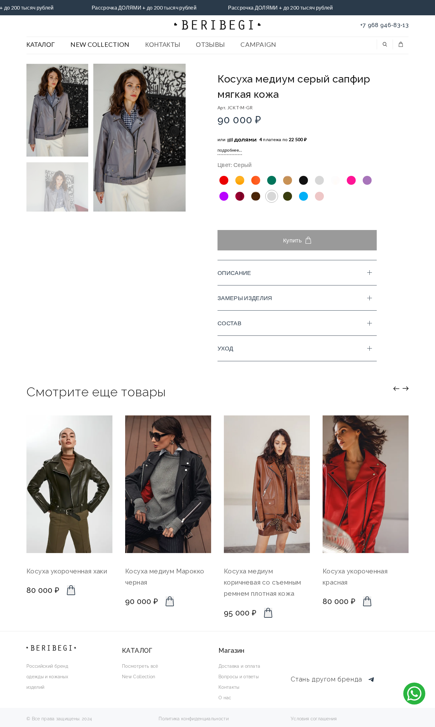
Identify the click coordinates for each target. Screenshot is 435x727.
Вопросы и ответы (238, 676)
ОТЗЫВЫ (210, 44)
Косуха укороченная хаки (66, 571)
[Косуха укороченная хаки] (69, 484)
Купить (292, 240)
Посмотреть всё (140, 666)
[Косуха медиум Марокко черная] (168, 484)
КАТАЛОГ (40, 44)
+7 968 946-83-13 (384, 25)
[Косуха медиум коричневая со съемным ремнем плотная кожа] (267, 484)
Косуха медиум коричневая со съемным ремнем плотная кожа (262, 582)
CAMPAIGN (258, 44)
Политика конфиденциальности (194, 718)
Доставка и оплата (239, 666)
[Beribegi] (217, 25)
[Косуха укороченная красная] (366, 484)
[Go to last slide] (396, 388)
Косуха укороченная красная (355, 576)
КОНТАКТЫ (163, 44)
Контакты (228, 687)
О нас (225, 697)
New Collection (138, 676)
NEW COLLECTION (99, 44)
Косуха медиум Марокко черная (164, 576)
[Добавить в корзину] (71, 590)
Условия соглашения (314, 718)
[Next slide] (406, 388)
